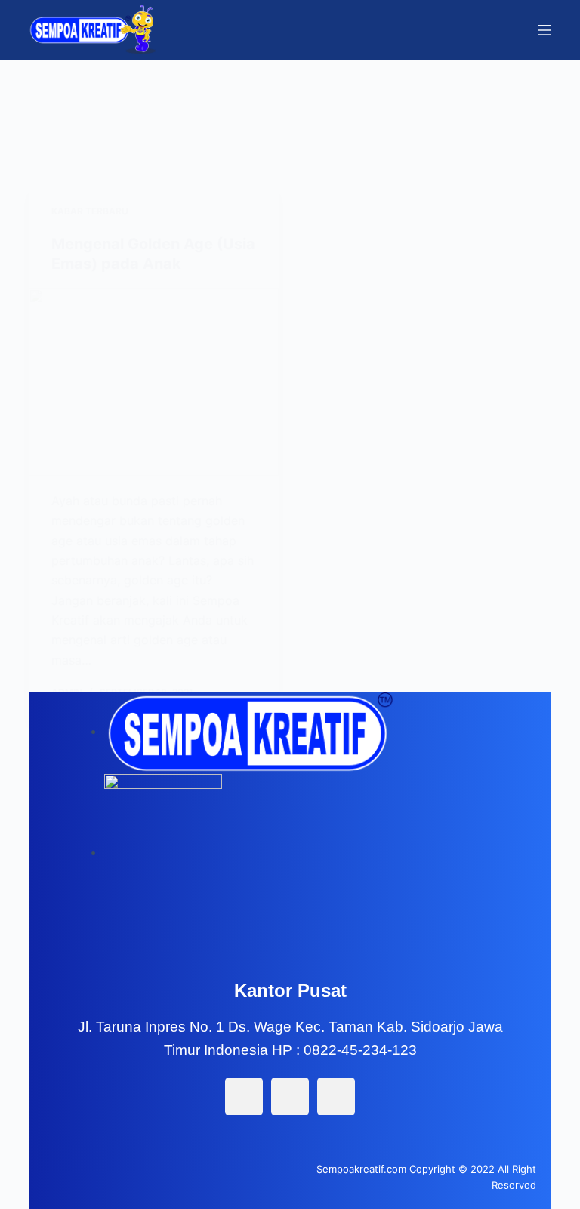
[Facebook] (244, 1096)
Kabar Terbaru (89, 211)
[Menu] (544, 30)
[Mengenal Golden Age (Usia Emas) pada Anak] (154, 382)
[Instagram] (290, 1096)
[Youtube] (336, 1096)
